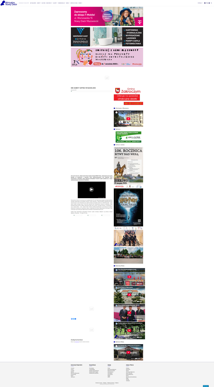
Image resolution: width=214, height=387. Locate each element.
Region (72, 375)
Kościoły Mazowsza (129, 374)
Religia (127, 378)
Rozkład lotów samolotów (93, 373)
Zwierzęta (128, 380)
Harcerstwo (128, 369)
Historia (127, 370)
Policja (109, 368)
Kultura (43, 3)
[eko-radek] (128, 137)
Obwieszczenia (74, 3)
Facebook (205, 3)
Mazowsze (48, 3)
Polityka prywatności (110, 382)
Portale (200, 3)
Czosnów (72, 368)
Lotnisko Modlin (92, 369)
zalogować (77, 341)
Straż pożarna (110, 374)
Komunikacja (61, 3)
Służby (54, 3)
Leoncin (72, 369)
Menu (67, 3)
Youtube (209, 3)
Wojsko (109, 375)
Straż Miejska (110, 373)
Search (211, 3)
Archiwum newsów (99, 382)
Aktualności (33, 3)
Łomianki (72, 370)
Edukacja (127, 368)
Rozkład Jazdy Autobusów (94, 370)
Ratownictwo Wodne (111, 370)
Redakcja (104, 382)
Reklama (116, 382)
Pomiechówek (73, 374)
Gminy (38, 3)
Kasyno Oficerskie (129, 373)
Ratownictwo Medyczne (112, 369)
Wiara (79, 3)
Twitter (207, 3)
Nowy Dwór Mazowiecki (75, 373)
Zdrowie (127, 379)
